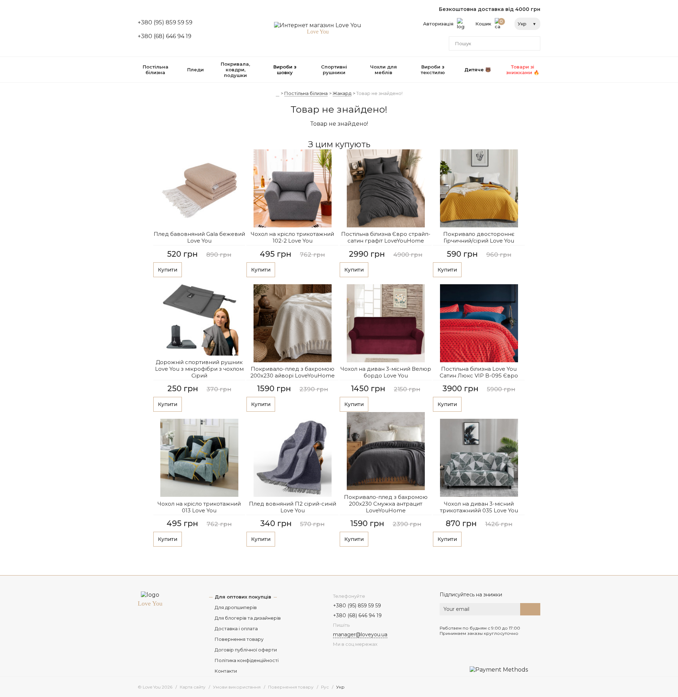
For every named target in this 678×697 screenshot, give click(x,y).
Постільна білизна (155, 69)
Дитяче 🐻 (477, 69)
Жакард (342, 93)
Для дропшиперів (236, 607)
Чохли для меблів (383, 69)
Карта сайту (193, 687)
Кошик (489, 22)
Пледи (195, 69)
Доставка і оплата (236, 628)
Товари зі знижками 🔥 (522, 69)
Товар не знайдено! (379, 93)
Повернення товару (239, 639)
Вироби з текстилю (433, 69)
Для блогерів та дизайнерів (248, 618)
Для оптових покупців (243, 597)
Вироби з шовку (284, 69)
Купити (167, 270)
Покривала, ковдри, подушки (235, 69)
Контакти (226, 671)
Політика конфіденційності (247, 660)
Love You (150, 603)
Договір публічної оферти (246, 650)
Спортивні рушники (334, 69)
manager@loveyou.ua (360, 634)
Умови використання (237, 687)
